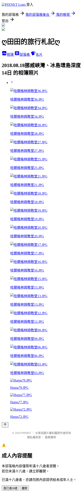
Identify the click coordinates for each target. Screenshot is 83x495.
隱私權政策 (34, 437)
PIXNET (26, 433)
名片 (39, 54)
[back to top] (5, 424)
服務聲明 (50, 437)
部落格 (25, 54)
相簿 (10, 54)
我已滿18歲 (10, 488)
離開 (24, 488)
